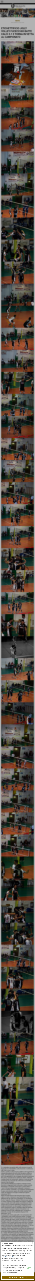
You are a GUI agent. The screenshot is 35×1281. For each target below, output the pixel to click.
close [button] (33, 1243)
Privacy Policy (12, 1256)
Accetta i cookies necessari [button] (18, 1277)
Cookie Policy (5, 1256)
